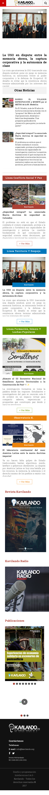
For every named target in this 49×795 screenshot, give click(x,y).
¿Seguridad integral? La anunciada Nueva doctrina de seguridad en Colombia (30, 134)
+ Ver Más (24, 241)
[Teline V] (24, 3)
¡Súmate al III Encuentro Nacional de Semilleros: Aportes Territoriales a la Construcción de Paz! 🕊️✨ (25, 60)
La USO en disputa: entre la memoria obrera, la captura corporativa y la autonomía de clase (24, 291)
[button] (39, 12)
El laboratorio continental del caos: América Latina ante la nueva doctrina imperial (24, 451)
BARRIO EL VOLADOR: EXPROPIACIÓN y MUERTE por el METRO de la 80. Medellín (30, 100)
